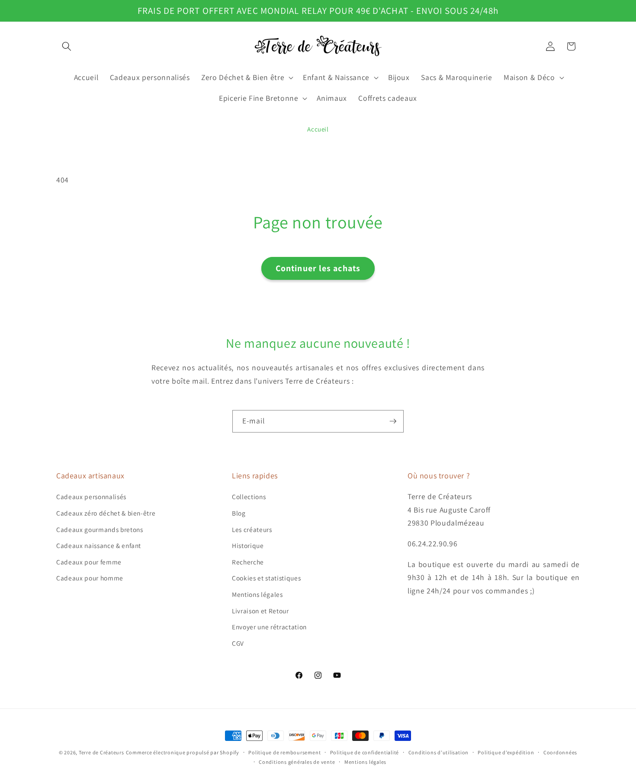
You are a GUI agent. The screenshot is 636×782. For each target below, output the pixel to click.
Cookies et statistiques (266, 578)
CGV (238, 643)
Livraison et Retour (260, 610)
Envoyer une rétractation (269, 626)
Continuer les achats (318, 268)
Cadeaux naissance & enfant (98, 545)
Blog (239, 513)
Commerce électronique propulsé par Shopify (182, 752)
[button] (66, 46)
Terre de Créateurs (101, 752)
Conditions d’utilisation (438, 752)
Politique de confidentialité (364, 752)
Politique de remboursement (284, 752)
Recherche (248, 562)
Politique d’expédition (506, 752)
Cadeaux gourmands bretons (99, 529)
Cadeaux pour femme (89, 562)
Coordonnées (560, 752)
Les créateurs (252, 529)
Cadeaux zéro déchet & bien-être (105, 513)
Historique (248, 545)
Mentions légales (257, 594)
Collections (249, 496)
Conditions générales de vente (297, 762)
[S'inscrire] (392, 421)
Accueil (318, 129)
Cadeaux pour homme (89, 578)
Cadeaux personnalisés (91, 496)
